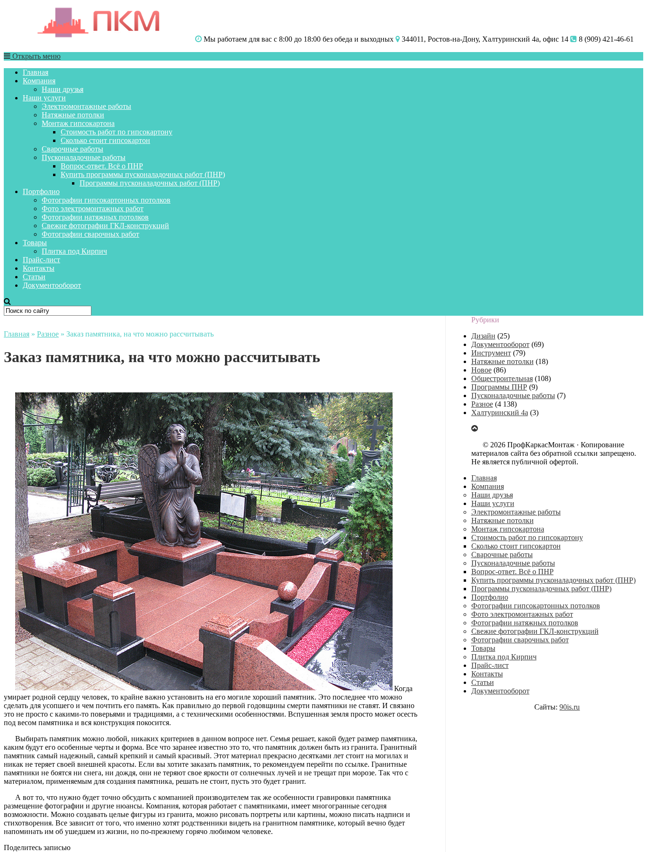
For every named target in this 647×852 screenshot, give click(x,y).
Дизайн (483, 336)
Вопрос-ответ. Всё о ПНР (102, 166)
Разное (48, 334)
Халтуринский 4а (499, 412)
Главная (35, 72)
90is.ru (569, 707)
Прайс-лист (41, 260)
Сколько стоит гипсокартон (105, 140)
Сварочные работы (72, 149)
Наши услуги (44, 98)
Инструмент (491, 353)
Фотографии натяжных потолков (95, 217)
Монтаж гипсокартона (78, 123)
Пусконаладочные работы (84, 157)
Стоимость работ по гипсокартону (116, 132)
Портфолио (41, 191)
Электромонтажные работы (86, 106)
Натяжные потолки (73, 115)
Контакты (38, 268)
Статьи (34, 277)
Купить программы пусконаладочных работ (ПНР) (143, 174)
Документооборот (52, 285)
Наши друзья (62, 89)
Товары (35, 243)
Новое (481, 370)
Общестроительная (502, 378)
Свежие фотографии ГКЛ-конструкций (105, 226)
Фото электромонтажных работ (93, 208)
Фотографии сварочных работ (90, 234)
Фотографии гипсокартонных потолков (106, 200)
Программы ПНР (499, 387)
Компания (39, 81)
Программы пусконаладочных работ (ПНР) (150, 183)
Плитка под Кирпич (74, 251)
